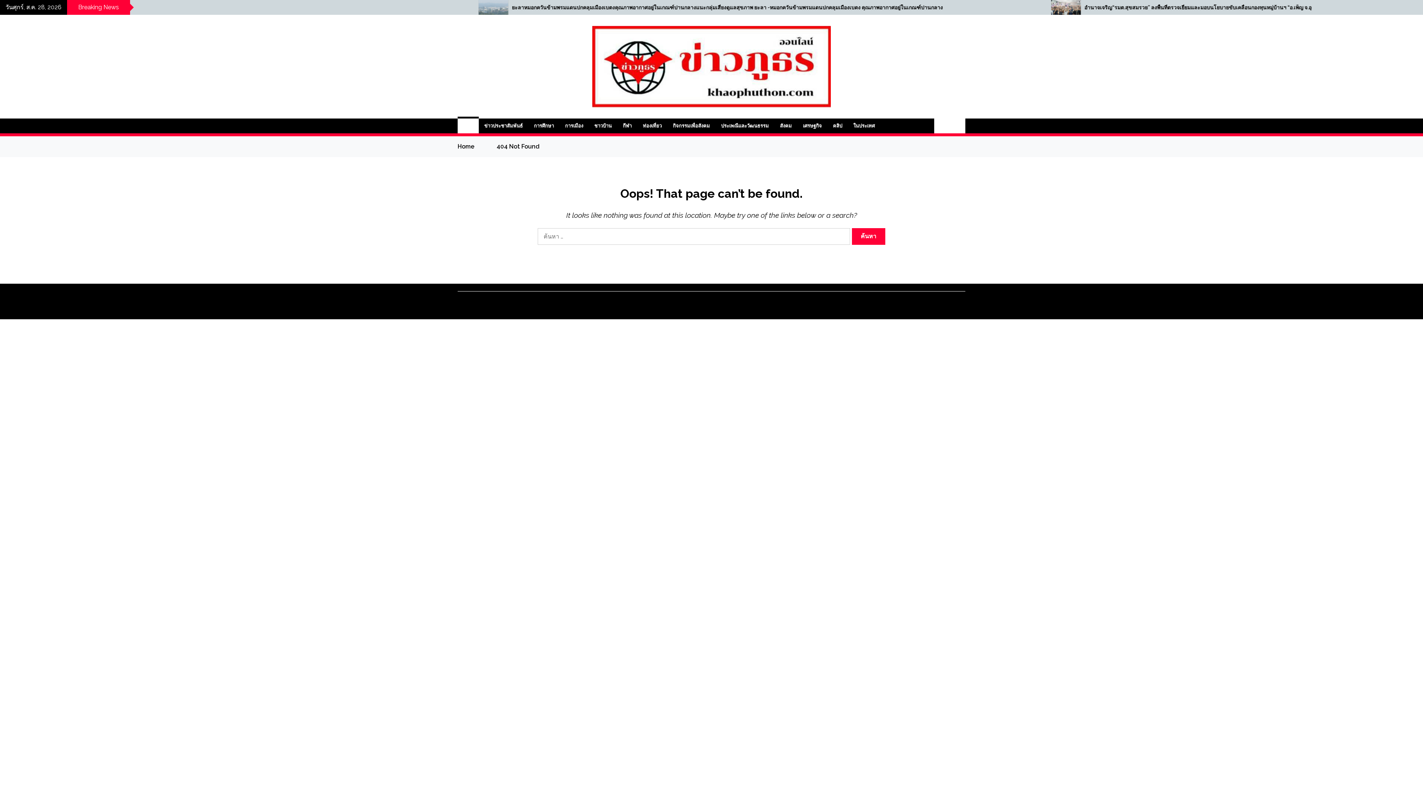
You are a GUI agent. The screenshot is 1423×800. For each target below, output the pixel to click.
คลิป (837, 126)
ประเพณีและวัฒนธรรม (745, 126)
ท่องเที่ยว (652, 126)
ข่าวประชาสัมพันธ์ (503, 126)
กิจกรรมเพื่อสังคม (691, 126)
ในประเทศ (864, 126)
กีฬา (627, 126)
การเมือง (574, 126)
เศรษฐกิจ (812, 126)
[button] (942, 126)
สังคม (786, 126)
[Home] (468, 126)
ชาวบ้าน (603, 126)
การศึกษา (544, 126)
